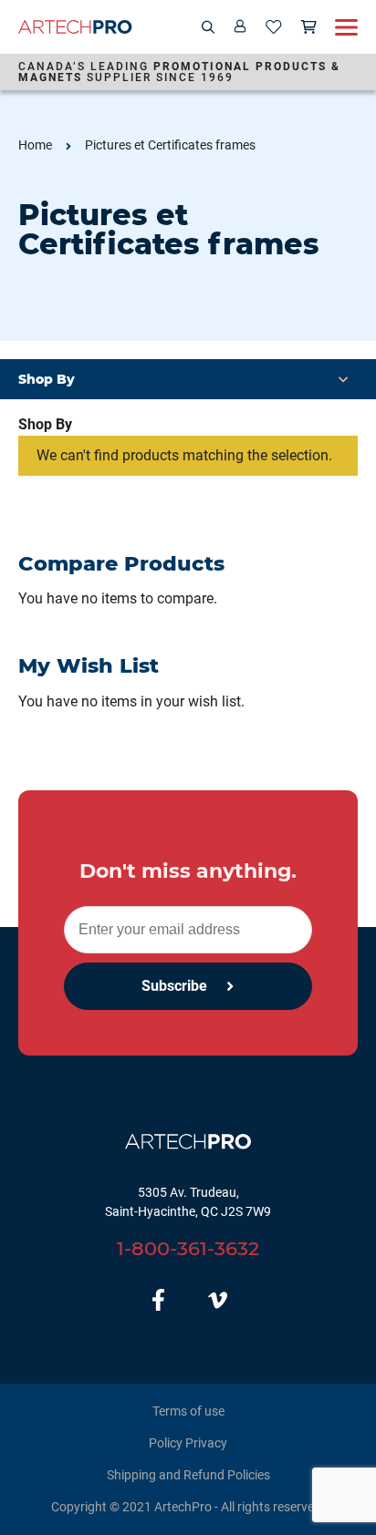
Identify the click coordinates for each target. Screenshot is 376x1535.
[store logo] (75, 26)
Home (35, 145)
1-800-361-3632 (188, 1248)
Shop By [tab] (45, 424)
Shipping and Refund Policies (188, 1475)
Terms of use (188, 1411)
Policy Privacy (188, 1443)
